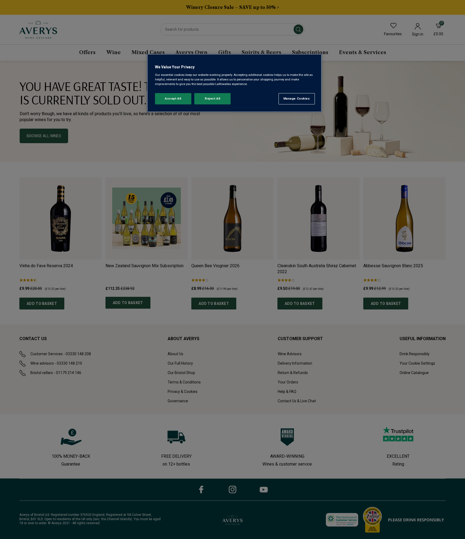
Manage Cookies (296, 98)
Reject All (212, 98)
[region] (234, 83)
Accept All (173, 98)
